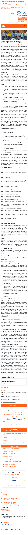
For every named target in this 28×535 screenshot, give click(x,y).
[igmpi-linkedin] (5, 514)
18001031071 (20, 21)
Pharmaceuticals (4, 484)
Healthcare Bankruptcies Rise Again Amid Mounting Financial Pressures (15, 429)
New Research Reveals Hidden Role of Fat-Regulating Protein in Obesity (15, 432)
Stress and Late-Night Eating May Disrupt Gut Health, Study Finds (14, 423)
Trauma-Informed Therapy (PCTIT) (9, 455)
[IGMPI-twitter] (2, 514)
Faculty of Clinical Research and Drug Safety (9, 486)
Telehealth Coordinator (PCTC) (9, 454)
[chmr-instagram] (11, 514)
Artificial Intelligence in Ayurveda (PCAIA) (11, 437)
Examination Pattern (4, 498)
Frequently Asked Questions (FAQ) (8, 391)
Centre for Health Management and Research (11, 420)
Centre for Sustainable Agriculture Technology (10, 494)
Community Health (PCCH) (8, 441)
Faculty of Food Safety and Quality (7, 489)
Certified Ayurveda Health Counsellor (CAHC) (12, 439)
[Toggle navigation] (24, 26)
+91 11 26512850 (19, 509)
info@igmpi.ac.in (17, 389)
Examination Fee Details (5, 500)
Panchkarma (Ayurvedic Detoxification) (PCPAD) (12, 450)
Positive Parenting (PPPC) (8, 452)
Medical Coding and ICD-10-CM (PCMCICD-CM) (12, 444)
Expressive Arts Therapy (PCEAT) (9, 442)
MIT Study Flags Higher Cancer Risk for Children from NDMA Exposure (15, 426)
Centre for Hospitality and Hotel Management (9, 493)
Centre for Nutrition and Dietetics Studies (9, 490)
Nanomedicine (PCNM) (7, 446)
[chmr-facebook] (8, 514)
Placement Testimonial (14, 394)
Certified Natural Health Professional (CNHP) (11, 447)
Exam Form (3, 501)
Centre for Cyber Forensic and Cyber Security (9, 491)
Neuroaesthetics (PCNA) (8, 449)
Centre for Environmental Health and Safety (9, 487)
